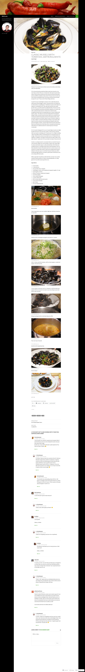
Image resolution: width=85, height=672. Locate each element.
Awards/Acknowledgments (60, 16)
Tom (43, 415)
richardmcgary (44, 61)
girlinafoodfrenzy (38, 591)
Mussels (33, 415)
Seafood (33, 52)
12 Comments (52, 61)
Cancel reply (60, 630)
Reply (37, 449)
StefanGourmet (37, 437)
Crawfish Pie (33, 426)
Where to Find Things (71, 16)
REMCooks (5, 16)
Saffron (38, 415)
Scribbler (36, 516)
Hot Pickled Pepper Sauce (36, 421)
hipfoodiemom (37, 492)
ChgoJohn (36, 559)
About (52, 16)
